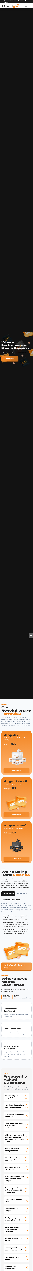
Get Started (10, 358)
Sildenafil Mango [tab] (8, 893)
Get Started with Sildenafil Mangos (14, 966)
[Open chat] (31, 635)
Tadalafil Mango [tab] (22, 893)
